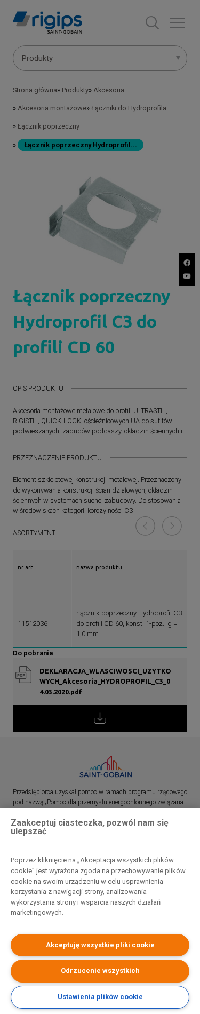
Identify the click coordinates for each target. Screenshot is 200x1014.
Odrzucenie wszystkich (100, 971)
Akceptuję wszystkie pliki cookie (100, 945)
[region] (100, 911)
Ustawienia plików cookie (100, 997)
